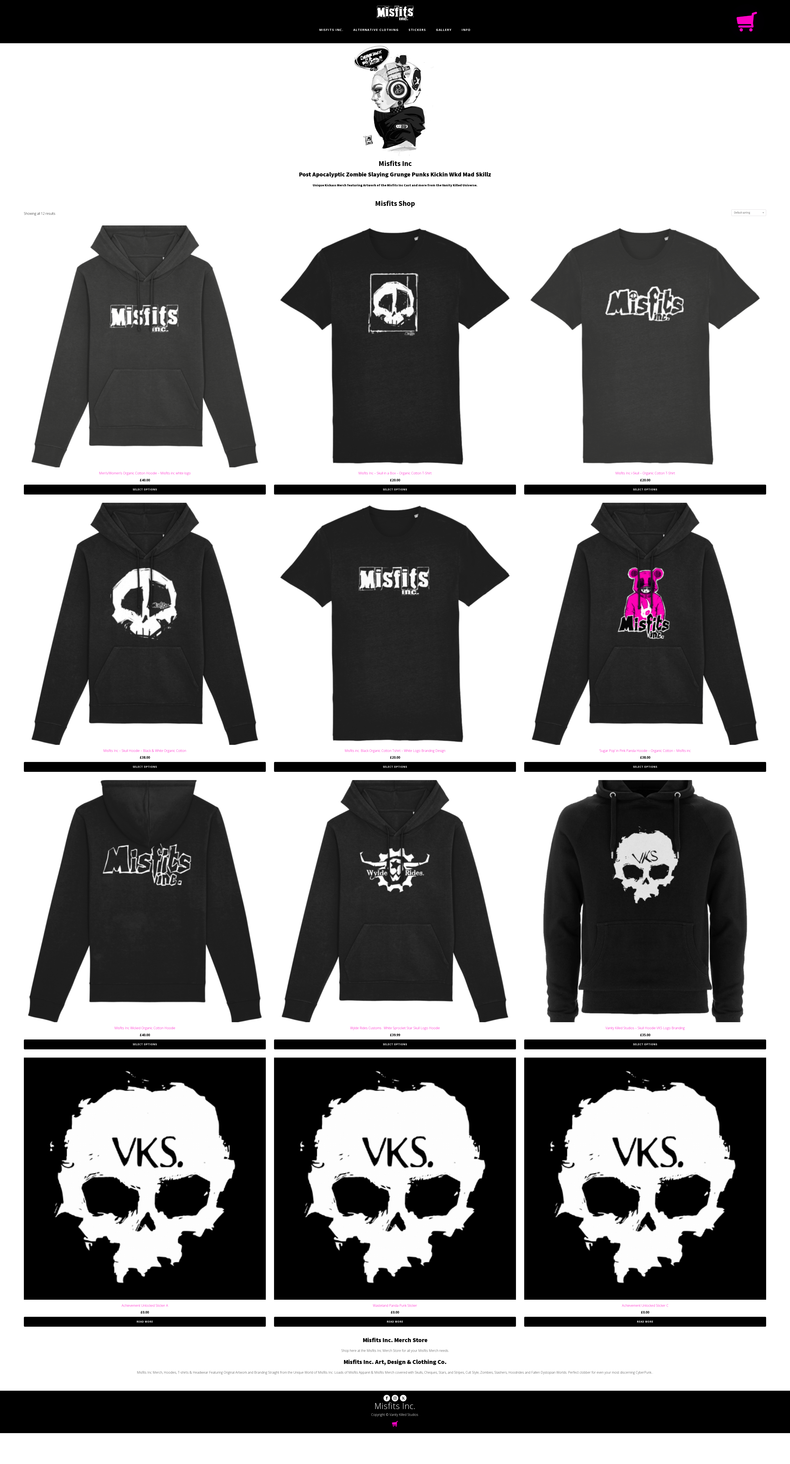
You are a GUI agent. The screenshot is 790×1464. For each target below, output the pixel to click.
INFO (466, 30)
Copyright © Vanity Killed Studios (394, 1414)
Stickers (417, 30)
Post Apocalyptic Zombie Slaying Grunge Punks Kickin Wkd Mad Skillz (395, 174)
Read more (145, 1321)
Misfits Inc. (331, 30)
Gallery (444, 30)
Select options (145, 489)
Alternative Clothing (376, 30)
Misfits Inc (395, 163)
